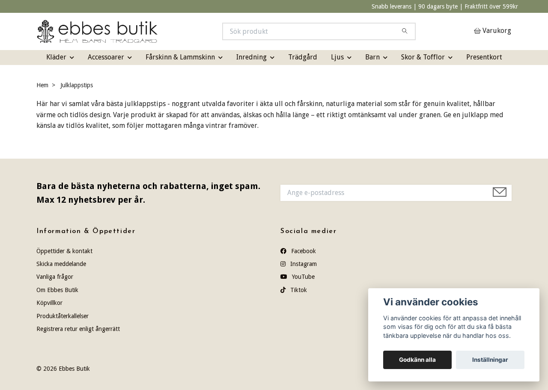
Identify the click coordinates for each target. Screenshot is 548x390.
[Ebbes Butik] (155, 31)
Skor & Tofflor (423, 57)
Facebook (302, 251)
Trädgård (302, 57)
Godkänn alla (417, 359)
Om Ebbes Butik (57, 290)
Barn (372, 57)
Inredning (251, 57)
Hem (42, 85)
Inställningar (490, 359)
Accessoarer (106, 57)
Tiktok (298, 290)
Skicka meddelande (61, 263)
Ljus (337, 57)
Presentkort (484, 57)
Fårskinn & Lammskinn (180, 57)
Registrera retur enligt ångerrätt (78, 328)
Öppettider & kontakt (64, 251)
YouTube (302, 276)
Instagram (303, 263)
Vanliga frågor (54, 276)
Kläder (56, 57)
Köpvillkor (49, 302)
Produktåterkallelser (62, 316)
